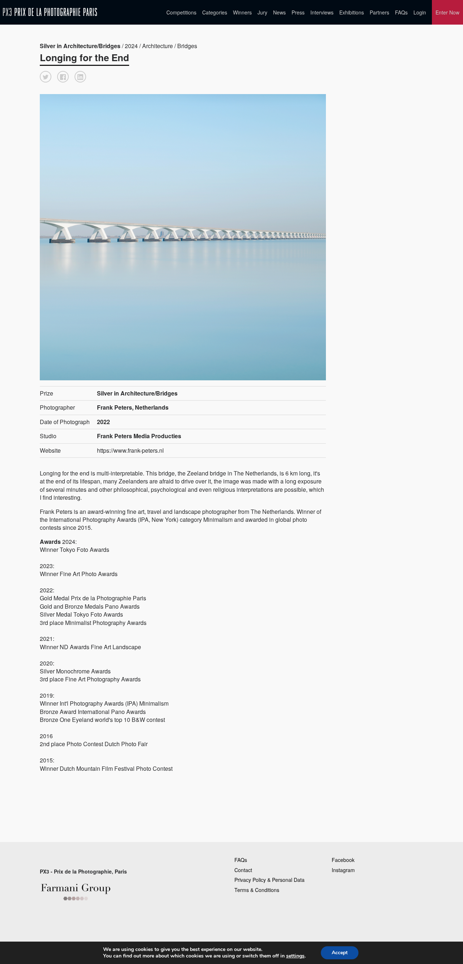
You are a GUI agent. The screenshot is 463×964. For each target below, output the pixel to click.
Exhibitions (351, 12)
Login (419, 12)
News (279, 12)
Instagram (343, 870)
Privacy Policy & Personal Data (269, 879)
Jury (262, 12)
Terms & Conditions (256, 889)
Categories (214, 12)
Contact (243, 870)
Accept (340, 952)
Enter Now (447, 12)
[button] (45, 77)
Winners (242, 12)
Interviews (322, 12)
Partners (379, 12)
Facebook (343, 859)
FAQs (401, 12)
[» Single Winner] (50, 12)
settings (295, 956)
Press (298, 12)
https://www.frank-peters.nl (130, 450)
